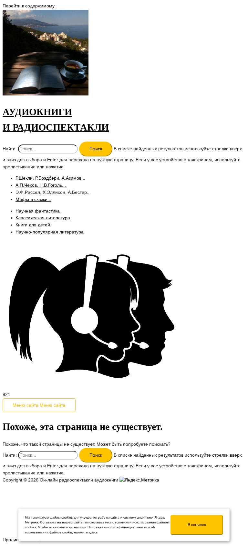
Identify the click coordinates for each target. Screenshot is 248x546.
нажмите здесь (86, 532)
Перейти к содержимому (29, 6)
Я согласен (197, 525)
